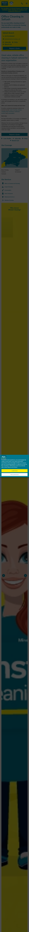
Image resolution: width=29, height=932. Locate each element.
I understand (14, 470)
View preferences (14, 474)
